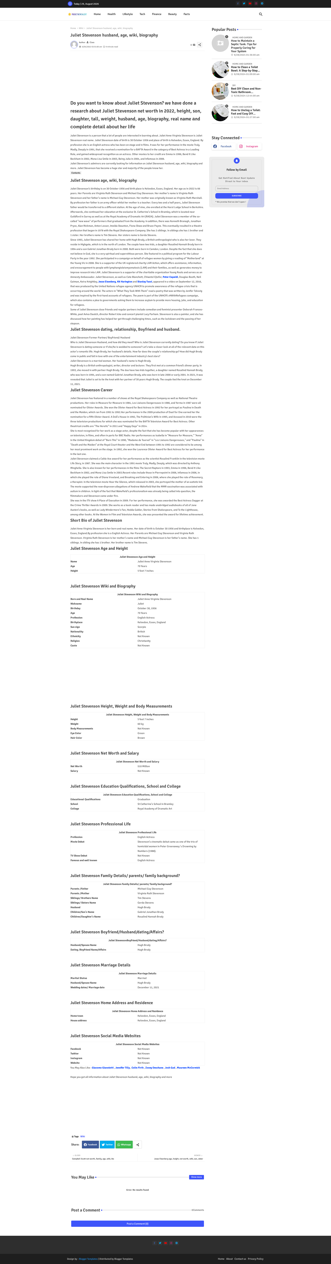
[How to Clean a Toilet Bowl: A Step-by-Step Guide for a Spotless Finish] (220, 69)
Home (97, 14)
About (229, 1258)
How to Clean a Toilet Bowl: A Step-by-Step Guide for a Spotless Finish (244, 69)
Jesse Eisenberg (107, 281)
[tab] (97, 14)
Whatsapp (126, 1144)
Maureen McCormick (188, 1067)
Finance (156, 14)
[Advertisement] (137, 75)
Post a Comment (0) (137, 1223)
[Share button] (138, 1144)
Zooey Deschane (154, 1067)
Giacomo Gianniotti (103, 1067)
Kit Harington (124, 281)
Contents (75, 172)
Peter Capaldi (170, 276)
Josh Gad (170, 1067)
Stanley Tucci (144, 281)
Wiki (81, 28)
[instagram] (256, 3)
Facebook (92, 1144)
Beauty (172, 14)
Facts (187, 14)
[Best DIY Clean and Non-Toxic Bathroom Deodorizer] (220, 91)
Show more (196, 1177)
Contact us (240, 1258)
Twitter (109, 1144)
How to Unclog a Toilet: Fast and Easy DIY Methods (245, 112)
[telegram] (262, 3)
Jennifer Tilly (122, 1067)
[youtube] (250, 3)
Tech (142, 14)
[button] (260, 14)
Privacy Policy (255, 1258)
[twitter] (244, 3)
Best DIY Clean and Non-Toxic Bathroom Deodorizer (246, 90)
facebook (226, 146)
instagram (252, 146)
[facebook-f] (238, 3)
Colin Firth (138, 1067)
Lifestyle (128, 14)
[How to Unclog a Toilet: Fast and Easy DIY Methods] (220, 112)
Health (112, 14)
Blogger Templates (88, 1258)
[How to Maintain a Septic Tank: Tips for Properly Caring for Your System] (220, 43)
